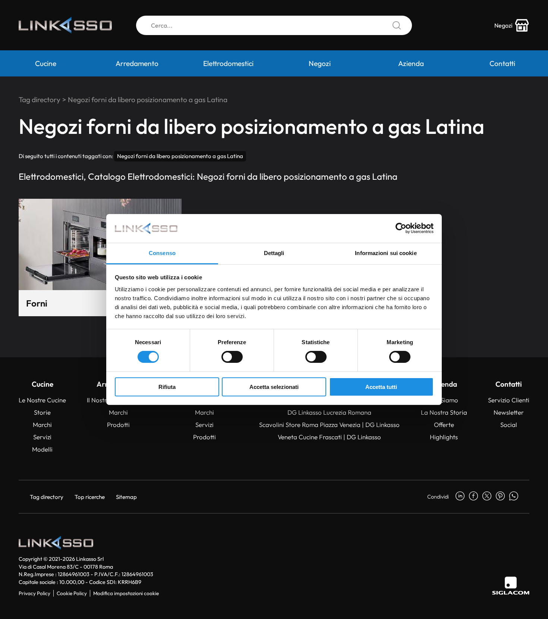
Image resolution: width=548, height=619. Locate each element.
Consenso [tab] (162, 253)
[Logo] (65, 25)
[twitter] (486, 496)
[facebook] (473, 496)
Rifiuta (167, 387)
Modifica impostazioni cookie (126, 593)
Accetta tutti (381, 387)
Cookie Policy (72, 593)
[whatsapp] (513, 496)
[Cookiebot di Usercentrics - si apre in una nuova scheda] (401, 228)
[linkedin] (460, 496)
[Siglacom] (510, 585)
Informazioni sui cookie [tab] (385, 253)
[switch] (232, 357)
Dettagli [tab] (274, 253)
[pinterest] (500, 496)
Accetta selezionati (274, 387)
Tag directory (39, 99)
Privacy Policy (34, 593)
